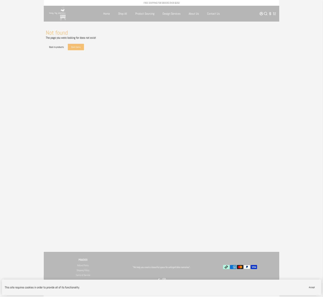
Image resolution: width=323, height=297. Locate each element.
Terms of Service (83, 275)
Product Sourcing (144, 13)
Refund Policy (83, 265)
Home (106, 13)
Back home (76, 47)
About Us (194, 13)
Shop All (122, 13)
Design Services (172, 13)
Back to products (56, 47)
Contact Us (213, 13)
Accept (312, 287)
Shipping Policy (83, 270)
